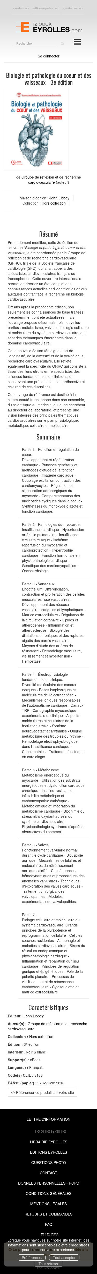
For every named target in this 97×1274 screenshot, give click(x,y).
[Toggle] (77, 41)
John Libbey (59, 197)
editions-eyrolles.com (46, 8)
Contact (48, 1172)
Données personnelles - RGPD (48, 1183)
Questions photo (48, 1162)
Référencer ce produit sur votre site (44, 1092)
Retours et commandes (48, 1214)
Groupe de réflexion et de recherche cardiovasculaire (51, 179)
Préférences (32, 1257)
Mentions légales (48, 1203)
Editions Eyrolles (48, 1152)
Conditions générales (48, 1193)
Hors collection (54, 203)
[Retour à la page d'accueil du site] (48, 26)
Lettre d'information (48, 1119)
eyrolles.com (21, 8)
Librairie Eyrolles (48, 1141)
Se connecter (48, 55)
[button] (36, 129)
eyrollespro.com (73, 8)
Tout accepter (64, 1257)
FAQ (48, 1224)
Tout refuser (48, 1263)
